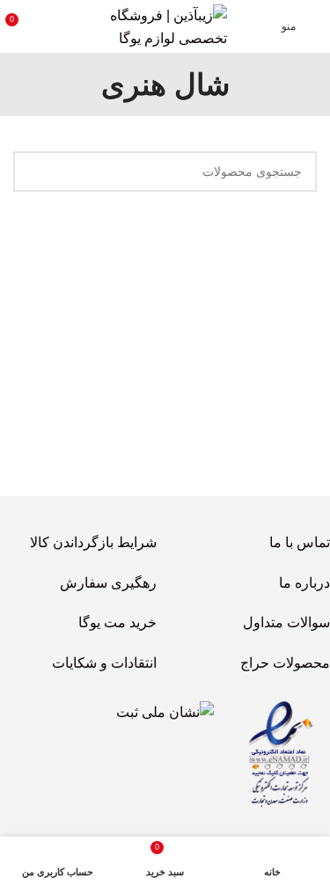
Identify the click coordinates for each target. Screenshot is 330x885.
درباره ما (304, 582)
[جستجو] (33, 171)
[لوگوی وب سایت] (165, 25)
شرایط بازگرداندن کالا (93, 542)
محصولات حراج (285, 662)
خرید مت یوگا (117, 622)
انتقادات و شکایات (104, 662)
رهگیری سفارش (108, 582)
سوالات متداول (286, 622)
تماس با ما (299, 542)
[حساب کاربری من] (52, 26)
